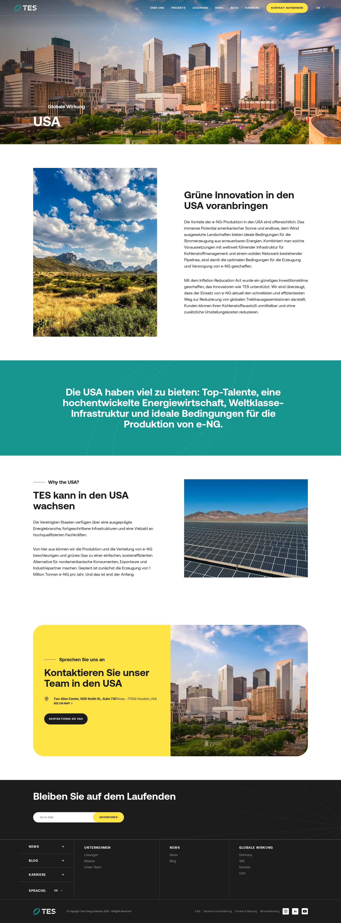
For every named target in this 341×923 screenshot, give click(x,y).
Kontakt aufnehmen (287, 7)
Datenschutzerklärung (218, 911)
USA (242, 873)
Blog (173, 861)
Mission (89, 861)
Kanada (244, 867)
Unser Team (92, 867)
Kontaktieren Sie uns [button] (66, 718)
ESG (197, 911)
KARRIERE (252, 7)
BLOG (234, 7)
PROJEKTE (178, 7)
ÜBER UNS (157, 7)
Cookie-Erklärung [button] (246, 911)
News (174, 855)
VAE (242, 861)
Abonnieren (108, 817)
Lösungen (91, 855)
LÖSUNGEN (200, 7)
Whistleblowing (269, 911)
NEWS (219, 7)
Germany (245, 855)
